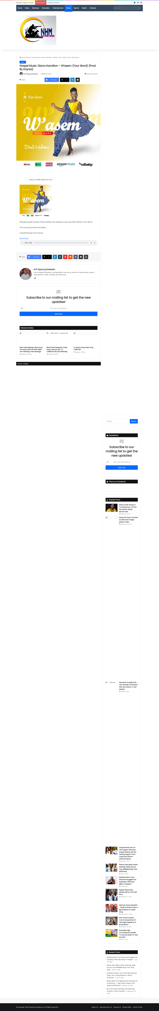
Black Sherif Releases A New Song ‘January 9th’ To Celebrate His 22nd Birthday (57, 349)
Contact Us (117, 1007)
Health (84, 8)
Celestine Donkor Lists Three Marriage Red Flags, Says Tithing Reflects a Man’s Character (77, 2)
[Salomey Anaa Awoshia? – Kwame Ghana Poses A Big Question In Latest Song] (111, 908)
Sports (76, 8)
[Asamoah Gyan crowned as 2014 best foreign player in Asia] (111, 597)
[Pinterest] (65, 257)
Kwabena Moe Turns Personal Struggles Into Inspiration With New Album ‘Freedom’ (127, 880)
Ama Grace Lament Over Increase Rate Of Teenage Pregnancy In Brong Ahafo (127, 921)
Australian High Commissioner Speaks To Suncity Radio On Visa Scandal (128, 933)
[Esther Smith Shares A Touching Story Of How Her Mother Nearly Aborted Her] (111, 508)
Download (24, 238)
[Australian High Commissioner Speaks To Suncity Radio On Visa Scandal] (111, 933)
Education (46, 8)
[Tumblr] (60, 257)
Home (20, 8)
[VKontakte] (75, 257)
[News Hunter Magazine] (36, 30)
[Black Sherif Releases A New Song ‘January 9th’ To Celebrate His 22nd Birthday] (58, 338)
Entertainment (58, 8)
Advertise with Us (106, 1007)
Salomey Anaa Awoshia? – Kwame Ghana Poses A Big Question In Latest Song (128, 908)
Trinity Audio (40, 179)
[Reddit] (70, 257)
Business (35, 8)
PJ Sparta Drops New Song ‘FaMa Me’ (83, 348)
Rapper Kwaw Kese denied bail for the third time (128, 892)
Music (68, 8)
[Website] (35, 278)
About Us (95, 1007)
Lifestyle (93, 8)
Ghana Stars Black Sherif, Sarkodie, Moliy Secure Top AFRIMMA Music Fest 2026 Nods (128, 868)
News (27, 8)
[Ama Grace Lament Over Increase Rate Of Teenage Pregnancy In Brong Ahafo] (111, 921)
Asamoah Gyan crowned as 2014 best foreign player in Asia (128, 519)
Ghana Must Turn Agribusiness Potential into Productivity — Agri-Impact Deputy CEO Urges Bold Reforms (122, 983)
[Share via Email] (77, 80)
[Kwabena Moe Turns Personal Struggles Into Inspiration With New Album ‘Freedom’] (111, 880)
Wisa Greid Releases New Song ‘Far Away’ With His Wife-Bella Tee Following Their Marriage (31, 349)
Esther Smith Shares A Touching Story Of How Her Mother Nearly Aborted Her (128, 508)
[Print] (86, 257)
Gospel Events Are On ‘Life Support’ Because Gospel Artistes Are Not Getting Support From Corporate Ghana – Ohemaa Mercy (127, 853)
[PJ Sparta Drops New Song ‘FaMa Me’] (85, 338)
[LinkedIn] (72, 80)
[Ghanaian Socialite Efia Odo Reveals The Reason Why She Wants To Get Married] (111, 762)
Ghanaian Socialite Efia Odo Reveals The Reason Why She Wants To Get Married (128, 685)
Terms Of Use (137, 1007)
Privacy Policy (126, 1007)
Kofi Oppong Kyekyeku (30, 74)
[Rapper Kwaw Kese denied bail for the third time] (111, 895)
